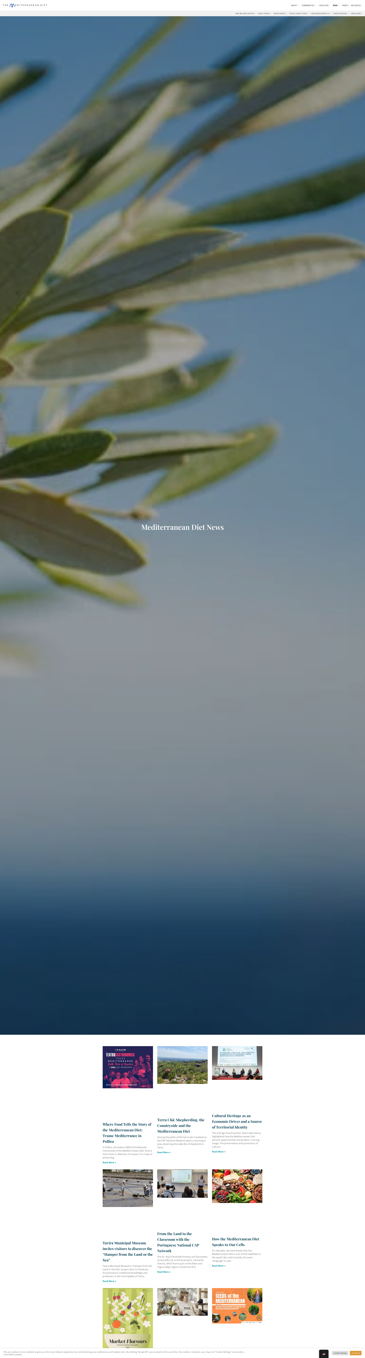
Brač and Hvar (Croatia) (245, 13)
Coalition (323, 5)
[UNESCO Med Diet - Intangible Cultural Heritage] (25, 5)
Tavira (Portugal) (340, 13)
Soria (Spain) (356, 13)
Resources (356, 5)
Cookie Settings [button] (340, 1353)
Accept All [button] (356, 1353)
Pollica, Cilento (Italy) (298, 13)
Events (345, 5)
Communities (308, 5)
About (294, 5)
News (335, 5)
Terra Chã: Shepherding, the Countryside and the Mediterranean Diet (180, 1125)
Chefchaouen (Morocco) (320, 13)
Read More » (109, 1162)
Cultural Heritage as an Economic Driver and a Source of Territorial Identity (237, 1121)
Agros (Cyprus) (264, 13)
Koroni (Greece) (280, 13)
